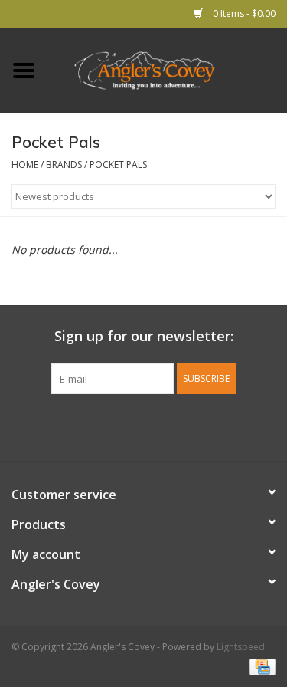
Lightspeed (241, 646)
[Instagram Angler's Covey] (171, 425)
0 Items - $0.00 (243, 13)
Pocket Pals (118, 164)
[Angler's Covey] (168, 69)
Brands (64, 164)
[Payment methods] (260, 665)
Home (24, 164)
